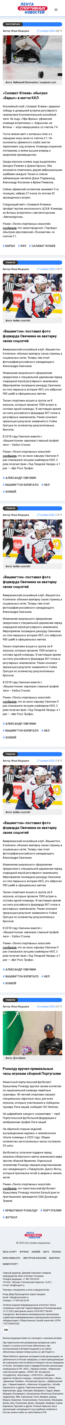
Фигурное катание (34, 1258)
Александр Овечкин (20, 478)
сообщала (9, 228)
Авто (46, 1251)
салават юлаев (43, 246)
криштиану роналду (21, 1210)
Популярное (13, 24)
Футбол (24, 1251)
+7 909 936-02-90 (20, 1300)
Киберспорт (10, 1264)
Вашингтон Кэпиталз (21, 484)
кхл (23, 246)
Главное (10, 262)
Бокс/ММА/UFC (11, 1258)
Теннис (56, 1251)
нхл (46, 484)
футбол (11, 1217)
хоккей (10, 491)
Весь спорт (10, 1251)
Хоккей (36, 1251)
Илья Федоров (20, 31)
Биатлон (54, 1258)
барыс (10, 246)
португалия (51, 1210)
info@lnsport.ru (17, 1285)
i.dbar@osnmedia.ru (19, 1297)
